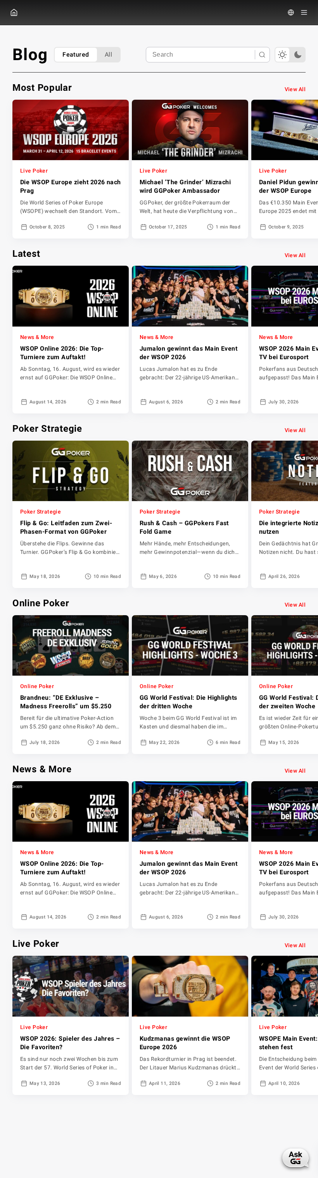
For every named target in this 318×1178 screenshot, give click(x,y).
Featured (75, 54)
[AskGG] (295, 1158)
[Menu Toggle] (304, 12)
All (108, 54)
